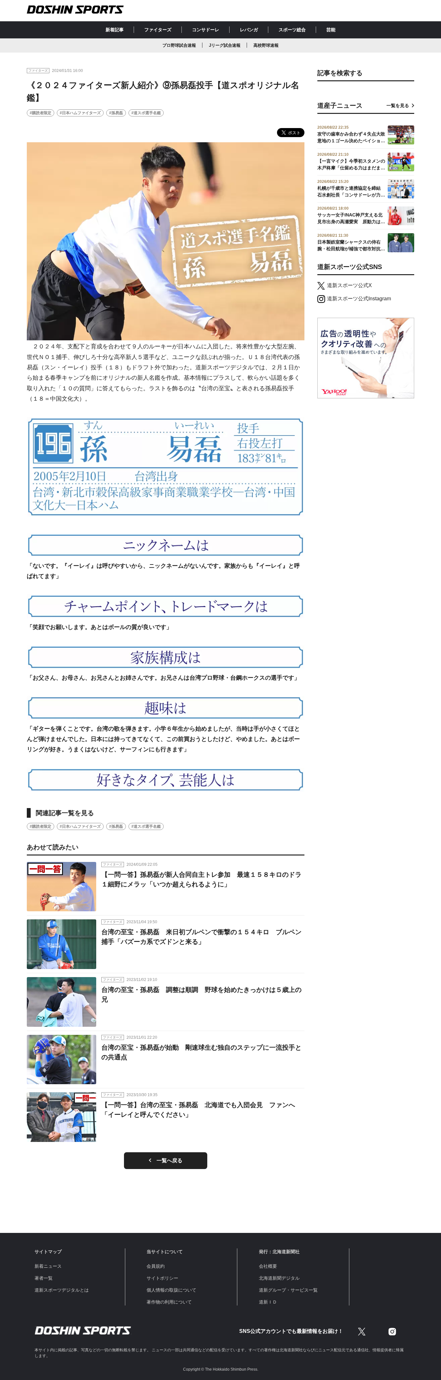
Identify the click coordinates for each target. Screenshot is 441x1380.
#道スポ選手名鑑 (146, 113)
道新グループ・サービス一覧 (288, 1290)
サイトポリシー (162, 1278)
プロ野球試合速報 (179, 45)
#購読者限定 (40, 113)
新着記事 (115, 29)
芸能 (330, 29)
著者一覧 (44, 1278)
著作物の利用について (169, 1302)
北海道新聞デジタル (279, 1278)
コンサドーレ (205, 29)
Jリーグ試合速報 (225, 45)
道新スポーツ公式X (349, 285)
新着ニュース (48, 1266)
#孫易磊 (116, 113)
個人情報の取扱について (171, 1290)
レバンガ (249, 29)
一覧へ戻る (169, 1160)
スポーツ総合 (292, 29)
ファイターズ (157, 29)
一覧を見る (397, 105)
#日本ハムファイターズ (80, 113)
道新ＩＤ (268, 1302)
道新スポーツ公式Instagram (359, 298)
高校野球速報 (266, 45)
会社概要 (268, 1266)
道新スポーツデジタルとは (62, 1290)
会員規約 (156, 1266)
